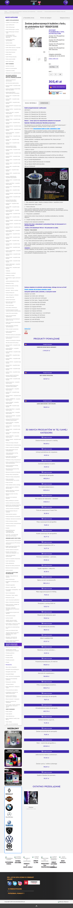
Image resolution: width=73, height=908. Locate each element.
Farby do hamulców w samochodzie (11, 332)
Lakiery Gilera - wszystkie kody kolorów (13, 372)
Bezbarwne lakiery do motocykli (13, 472)
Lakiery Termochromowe (11, 49)
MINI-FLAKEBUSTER (46, 638)
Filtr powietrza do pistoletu (46, 626)
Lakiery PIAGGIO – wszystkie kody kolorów (12, 423)
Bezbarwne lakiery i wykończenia (13, 538)
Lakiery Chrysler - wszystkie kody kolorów (13, 116)
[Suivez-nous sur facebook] (10, 883)
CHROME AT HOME (10, 70)
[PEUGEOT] (13, 831)
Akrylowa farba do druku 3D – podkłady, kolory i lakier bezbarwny (12, 633)
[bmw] (13, 807)
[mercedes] (13, 815)
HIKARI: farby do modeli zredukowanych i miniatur (11, 621)
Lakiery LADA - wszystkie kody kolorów (13, 174)
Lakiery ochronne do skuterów (12, 508)
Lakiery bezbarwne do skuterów (13, 516)
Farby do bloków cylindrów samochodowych (12, 326)
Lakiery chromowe (10, 66)
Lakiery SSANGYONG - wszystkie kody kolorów (13, 251)
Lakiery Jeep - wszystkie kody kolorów (12, 167)
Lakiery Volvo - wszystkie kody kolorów (13, 268)
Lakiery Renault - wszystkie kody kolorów (13, 228)
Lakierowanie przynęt (10, 615)
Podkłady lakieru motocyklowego (13, 445)
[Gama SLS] (26, 332)
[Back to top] (36, 906)
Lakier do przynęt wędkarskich (12, 599)
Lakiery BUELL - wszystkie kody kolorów (13, 359)
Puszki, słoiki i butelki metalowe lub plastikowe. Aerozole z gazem (13, 705)
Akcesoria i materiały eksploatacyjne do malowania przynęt (12, 609)
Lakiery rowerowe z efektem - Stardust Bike (12, 488)
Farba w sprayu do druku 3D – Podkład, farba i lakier (12, 641)
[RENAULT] (13, 791)
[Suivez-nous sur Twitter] (15, 883)
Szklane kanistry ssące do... (46, 720)
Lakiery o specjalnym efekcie (12, 20)
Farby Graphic (9, 711)
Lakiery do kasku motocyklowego (13, 523)
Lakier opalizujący (10, 61)
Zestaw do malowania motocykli (13, 340)
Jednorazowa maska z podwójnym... (46, 754)
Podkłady (8, 270)
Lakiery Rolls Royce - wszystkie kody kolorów (13, 231)
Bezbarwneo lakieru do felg (12, 285)
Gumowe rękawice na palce (46, 463)
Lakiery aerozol (9, 570)
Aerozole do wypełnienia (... (46, 673)
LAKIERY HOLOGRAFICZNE (12, 22)
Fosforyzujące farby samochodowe (10, 40)
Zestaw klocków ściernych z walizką (47, 440)
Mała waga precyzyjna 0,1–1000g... (46, 591)
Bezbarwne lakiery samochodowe (13, 540)
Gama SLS (27, 328)
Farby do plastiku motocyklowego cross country (12, 480)
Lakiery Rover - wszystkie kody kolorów (13, 234)
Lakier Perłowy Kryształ (11, 56)
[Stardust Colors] (35, 2)
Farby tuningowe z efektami (12, 295)
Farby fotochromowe (10, 52)
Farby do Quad (9, 482)
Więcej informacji (30, 103)
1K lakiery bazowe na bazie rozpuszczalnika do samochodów (13, 310)
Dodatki (7, 528)
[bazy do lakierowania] (13, 758)
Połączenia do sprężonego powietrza (11, 679)
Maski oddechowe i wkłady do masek (12, 687)
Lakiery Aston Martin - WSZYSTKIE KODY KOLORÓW (12, 93)
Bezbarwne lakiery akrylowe (12, 567)
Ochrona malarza (10, 684)
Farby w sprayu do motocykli (12, 447)
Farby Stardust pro (10, 716)
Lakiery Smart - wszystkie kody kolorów (13, 248)
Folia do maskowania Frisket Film (46, 510)
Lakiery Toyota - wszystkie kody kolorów (13, 261)
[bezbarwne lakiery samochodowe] (13, 776)
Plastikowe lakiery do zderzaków (13, 334)
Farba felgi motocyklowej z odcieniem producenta (12, 457)
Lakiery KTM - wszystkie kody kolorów (12, 393)
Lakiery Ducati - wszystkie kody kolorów (13, 369)
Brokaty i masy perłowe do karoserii (12, 576)
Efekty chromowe (10, 63)
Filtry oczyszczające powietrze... (46, 685)
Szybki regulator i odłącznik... (46, 568)
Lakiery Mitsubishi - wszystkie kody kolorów (12, 211)
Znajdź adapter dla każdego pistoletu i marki (37, 289)
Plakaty (7, 662)
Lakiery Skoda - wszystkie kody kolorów (13, 244)
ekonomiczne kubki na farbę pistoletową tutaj (46, 128)
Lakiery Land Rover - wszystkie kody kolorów (13, 184)
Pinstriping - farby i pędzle (12, 595)
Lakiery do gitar (9, 618)
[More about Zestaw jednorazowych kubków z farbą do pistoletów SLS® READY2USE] (31, 797)
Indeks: (27, 28)
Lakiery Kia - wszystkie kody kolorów (12, 170)
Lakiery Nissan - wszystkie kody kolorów (13, 214)
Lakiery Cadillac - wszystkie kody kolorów (13, 110)
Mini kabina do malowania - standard (46, 498)
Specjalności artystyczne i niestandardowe (12, 573)
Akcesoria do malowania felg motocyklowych (12, 469)
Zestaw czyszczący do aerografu (46, 696)
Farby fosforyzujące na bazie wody (12, 32)
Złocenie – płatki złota (11, 587)
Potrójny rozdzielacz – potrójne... (46, 557)
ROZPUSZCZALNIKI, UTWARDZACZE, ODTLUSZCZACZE (10, 531)
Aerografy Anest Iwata (11, 671)
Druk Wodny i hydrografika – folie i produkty (13, 590)
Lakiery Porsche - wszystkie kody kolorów (13, 224)
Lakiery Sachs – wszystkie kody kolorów (13, 426)
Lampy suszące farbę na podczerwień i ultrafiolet (11, 696)
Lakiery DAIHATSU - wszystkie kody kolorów (12, 133)
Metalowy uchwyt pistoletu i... (46, 650)
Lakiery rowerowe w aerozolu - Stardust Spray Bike (13, 491)
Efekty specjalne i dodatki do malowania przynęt (12, 605)
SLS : (50, 64)
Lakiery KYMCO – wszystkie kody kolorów (13, 396)
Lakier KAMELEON (10, 24)
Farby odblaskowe (10, 563)
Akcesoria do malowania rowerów (11, 498)
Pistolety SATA (9, 655)
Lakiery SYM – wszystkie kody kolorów (12, 433)
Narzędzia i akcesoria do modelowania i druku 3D (11, 638)
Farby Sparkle (9, 713)
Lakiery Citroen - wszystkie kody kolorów (13, 120)
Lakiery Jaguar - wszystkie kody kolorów (13, 163)
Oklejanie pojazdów (10, 585)
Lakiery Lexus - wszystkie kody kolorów (13, 187)
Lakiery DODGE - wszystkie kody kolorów (13, 130)
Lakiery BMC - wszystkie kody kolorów (12, 99)
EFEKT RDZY (9, 54)
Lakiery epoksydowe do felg (12, 281)
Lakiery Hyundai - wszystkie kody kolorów (13, 153)
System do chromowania (11, 68)
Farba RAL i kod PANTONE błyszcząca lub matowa (12, 535)
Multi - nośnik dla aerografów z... (46, 743)
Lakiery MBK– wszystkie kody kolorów (12, 406)
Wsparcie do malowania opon (46, 615)
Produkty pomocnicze (11, 525)
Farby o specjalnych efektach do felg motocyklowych (13, 463)
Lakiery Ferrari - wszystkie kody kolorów (13, 137)
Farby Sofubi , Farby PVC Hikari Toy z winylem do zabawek (13, 624)
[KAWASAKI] (13, 847)
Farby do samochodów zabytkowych (11, 316)
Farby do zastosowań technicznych (10, 556)
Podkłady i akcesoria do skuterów (13, 518)
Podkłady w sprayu (10, 275)
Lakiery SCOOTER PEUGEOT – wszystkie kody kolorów (12, 420)
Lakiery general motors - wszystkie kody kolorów (11, 147)
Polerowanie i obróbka (11, 682)
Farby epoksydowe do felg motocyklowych (12, 453)
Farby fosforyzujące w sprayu (12, 29)
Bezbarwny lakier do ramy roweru (12, 494)
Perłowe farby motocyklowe (12, 474)
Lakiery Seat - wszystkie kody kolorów (12, 241)
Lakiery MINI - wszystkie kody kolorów (12, 207)
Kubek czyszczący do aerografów (46, 533)
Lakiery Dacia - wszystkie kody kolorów (13, 123)
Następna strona (64, 17)
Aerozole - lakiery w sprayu (12, 290)
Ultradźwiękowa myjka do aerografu (47, 708)
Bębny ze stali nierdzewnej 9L (46, 580)
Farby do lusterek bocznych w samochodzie (12, 337)
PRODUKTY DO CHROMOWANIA (13, 73)
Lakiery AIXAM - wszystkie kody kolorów (13, 86)
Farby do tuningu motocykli (12, 442)
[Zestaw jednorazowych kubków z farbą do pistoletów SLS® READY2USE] (35, 42)
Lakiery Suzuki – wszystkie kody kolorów (13, 430)
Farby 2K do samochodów (12, 313)
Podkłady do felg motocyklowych (13, 459)
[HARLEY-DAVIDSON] (13, 799)
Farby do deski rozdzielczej (12, 329)
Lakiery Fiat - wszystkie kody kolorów (12, 140)
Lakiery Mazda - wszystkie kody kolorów (13, 197)
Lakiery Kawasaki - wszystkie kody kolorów (12, 389)
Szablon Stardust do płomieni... (46, 775)
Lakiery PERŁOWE (10, 297)
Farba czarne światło (10, 59)
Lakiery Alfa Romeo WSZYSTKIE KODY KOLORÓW (13, 89)
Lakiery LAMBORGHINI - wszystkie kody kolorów (11, 177)
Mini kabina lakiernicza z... (46, 487)
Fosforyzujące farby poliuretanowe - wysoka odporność (11, 36)
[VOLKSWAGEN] (13, 839)
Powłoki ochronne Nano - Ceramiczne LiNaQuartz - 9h (12, 552)
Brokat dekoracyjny (10, 579)
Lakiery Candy (9, 42)
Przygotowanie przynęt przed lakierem (12, 613)
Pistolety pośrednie (10, 653)
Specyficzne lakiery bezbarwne (13, 565)
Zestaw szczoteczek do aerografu (46, 731)
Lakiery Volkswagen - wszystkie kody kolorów (13, 265)
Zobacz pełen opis (53, 58)
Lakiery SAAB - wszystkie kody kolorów (13, 238)
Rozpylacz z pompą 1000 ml (46, 603)
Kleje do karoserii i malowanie (12, 699)
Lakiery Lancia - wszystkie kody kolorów (13, 180)
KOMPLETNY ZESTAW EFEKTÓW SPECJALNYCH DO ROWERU (13, 506)
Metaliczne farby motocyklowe (13, 476)
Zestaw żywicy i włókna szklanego (46, 763)
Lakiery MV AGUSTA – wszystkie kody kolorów (13, 416)
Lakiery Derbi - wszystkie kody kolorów (13, 366)
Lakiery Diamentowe (10, 299)
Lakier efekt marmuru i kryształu (13, 47)
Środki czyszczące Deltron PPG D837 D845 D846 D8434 (13, 547)
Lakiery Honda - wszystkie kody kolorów (13, 150)
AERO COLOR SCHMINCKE (12, 724)
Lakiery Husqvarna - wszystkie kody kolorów (12, 383)
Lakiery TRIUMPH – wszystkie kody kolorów (12, 436)
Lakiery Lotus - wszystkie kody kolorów (13, 190)
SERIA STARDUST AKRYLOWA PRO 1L (12, 719)
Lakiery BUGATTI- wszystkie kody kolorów (13, 106)
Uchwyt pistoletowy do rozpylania (46, 452)
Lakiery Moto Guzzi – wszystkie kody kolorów (13, 413)
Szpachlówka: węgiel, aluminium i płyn (13, 278)
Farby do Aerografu (10, 709)
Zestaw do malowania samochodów (11, 80)
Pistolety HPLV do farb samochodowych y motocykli (12, 650)
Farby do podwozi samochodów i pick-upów (13, 323)
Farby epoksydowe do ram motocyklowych (12, 450)
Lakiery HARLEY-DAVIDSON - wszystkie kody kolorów (12, 376)
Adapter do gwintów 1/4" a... (46, 545)
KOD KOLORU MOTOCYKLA (12, 342)
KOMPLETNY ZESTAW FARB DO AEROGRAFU (46, 347)
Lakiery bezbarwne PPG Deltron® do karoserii (13, 543)
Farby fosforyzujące (10, 27)
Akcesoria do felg (10, 288)
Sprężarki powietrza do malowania (11, 702)
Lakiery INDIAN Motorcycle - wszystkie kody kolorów (12, 386)
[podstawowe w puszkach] (13, 739)
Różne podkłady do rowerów (12, 500)
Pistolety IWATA (9, 657)
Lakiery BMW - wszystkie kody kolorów (13, 103)
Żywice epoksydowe (10, 593)
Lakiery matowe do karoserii (12, 549)
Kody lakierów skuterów (11, 514)
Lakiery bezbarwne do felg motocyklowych (12, 466)
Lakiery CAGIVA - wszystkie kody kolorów (13, 362)
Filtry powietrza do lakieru (12, 690)
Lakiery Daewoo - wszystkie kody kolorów (13, 126)
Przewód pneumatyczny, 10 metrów (47, 661)
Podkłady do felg (10, 283)
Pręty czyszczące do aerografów (46, 522)
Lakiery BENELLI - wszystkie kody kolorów (12, 349)
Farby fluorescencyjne (11, 45)
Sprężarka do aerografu (46, 475)
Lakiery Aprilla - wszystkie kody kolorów (13, 345)
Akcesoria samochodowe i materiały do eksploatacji (12, 644)
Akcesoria (9, 664)
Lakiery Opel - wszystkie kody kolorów (12, 217)
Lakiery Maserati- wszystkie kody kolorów (13, 194)
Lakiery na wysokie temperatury (13, 558)
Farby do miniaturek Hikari (12, 630)
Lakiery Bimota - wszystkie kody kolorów (13, 352)
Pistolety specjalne (10, 659)
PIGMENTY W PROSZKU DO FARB (12, 582)
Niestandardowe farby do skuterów (11, 511)
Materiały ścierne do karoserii (12, 647)
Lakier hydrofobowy (10, 560)
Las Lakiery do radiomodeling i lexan (13, 628)
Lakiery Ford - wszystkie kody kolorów (12, 143)
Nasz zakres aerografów (11, 667)
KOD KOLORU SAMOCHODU (12, 83)
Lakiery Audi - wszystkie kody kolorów (12, 96)
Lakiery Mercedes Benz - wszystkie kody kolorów (11, 201)
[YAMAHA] (13, 823)
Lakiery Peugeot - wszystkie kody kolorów (13, 221)
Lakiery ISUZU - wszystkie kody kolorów (13, 157)
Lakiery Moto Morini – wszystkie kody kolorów (13, 410)
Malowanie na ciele (10, 597)
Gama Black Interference (11, 307)
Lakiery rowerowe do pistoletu (12, 502)
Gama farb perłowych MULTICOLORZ (11, 302)
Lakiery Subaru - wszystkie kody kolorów (13, 254)
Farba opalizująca (10, 305)
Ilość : (50, 71)
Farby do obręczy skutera (11, 521)
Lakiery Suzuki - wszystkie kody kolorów (13, 258)
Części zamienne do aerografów (13, 676)
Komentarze (44, 103)
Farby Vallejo (9, 721)
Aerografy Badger (10, 674)
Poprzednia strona (29, 17)
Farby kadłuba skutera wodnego (13, 484)
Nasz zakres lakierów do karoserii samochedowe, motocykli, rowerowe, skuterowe (13, 76)
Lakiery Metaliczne (10, 292)
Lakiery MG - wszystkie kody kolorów (12, 204)
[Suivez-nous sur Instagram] (20, 883)
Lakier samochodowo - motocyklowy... (46, 403)
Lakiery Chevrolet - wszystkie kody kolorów (12, 113)
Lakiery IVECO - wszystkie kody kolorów (13, 160)
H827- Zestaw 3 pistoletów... (46, 375)
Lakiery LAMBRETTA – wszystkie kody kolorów (13, 399)
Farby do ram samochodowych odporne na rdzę (13, 319)
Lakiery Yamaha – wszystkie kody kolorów (13, 440)
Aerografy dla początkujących (12, 669)
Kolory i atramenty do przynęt (12, 602)
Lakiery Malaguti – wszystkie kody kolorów (12, 403)
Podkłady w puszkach (11, 273)
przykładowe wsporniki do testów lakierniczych (12, 693)
